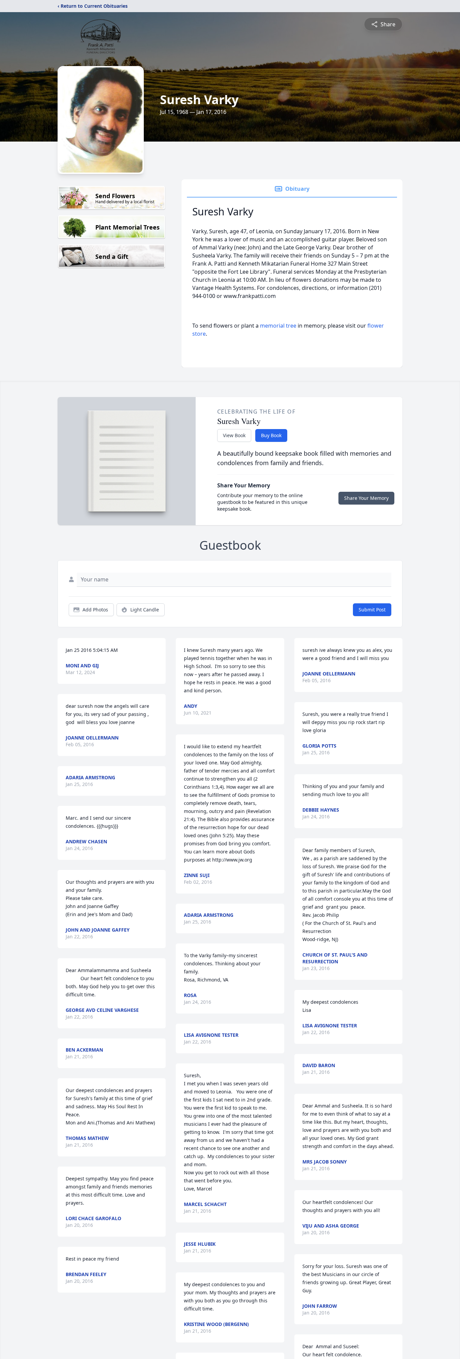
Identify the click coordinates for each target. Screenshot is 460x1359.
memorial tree (278, 325)
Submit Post (372, 609)
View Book (234, 435)
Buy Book (271, 435)
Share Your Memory (366, 498)
